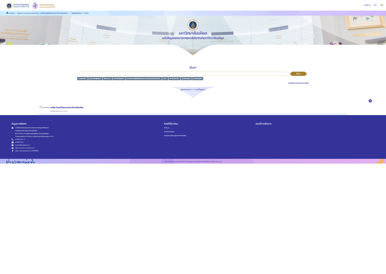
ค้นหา (298, 73)
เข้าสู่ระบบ (166, 128)
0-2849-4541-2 (20, 139)
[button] (375, 5)
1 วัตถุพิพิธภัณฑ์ (76, 13)
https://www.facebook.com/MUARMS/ (27, 151)
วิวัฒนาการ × (107, 78)
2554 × (165, 78)
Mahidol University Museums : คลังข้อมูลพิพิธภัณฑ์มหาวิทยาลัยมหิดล (42, 13)
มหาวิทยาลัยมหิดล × (119, 78)
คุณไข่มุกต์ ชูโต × (186, 78)
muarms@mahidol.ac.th (22, 145)
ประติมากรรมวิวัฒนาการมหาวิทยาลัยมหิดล (66, 107)
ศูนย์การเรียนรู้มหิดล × (95, 78)
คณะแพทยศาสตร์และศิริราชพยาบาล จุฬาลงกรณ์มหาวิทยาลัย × (144, 78)
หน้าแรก (12, 13)
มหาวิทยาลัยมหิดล (169, 131)
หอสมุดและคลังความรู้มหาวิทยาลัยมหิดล (175, 135)
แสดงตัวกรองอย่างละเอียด (298, 83)
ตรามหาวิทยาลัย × (174, 78)
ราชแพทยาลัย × (82, 78)
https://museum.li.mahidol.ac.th (25, 148)
